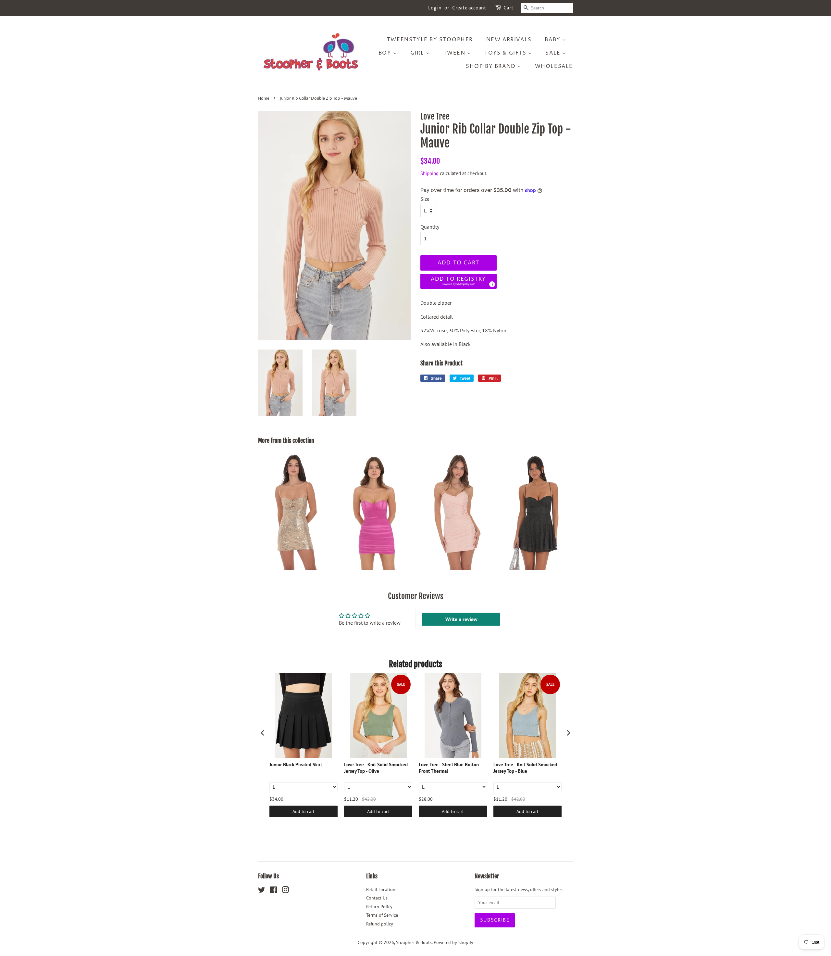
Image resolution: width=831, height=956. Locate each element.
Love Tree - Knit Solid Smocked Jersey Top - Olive (376, 767)
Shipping (429, 173)
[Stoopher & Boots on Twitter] (261, 891)
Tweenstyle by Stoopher (430, 39)
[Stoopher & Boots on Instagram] (285, 891)
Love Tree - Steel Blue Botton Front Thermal (449, 767)
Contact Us (377, 898)
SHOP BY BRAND (491, 66)
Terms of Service (382, 915)
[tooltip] (492, 284)
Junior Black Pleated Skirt (295, 764)
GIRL (418, 53)
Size (424, 199)
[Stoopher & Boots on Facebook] (273, 891)
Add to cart (303, 811)
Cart (508, 8)
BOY (385, 53)
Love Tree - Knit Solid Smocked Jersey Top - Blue (525, 767)
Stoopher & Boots (414, 942)
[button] (458, 281)
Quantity (429, 226)
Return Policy (379, 907)
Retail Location (380, 889)
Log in (434, 8)
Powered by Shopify (453, 942)
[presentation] (262, 733)
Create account (469, 8)
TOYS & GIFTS (506, 53)
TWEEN (455, 53)
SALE (553, 53)
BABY (553, 39)
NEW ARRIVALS (509, 39)
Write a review (461, 619)
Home (263, 98)
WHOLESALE (554, 66)
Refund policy (379, 924)
